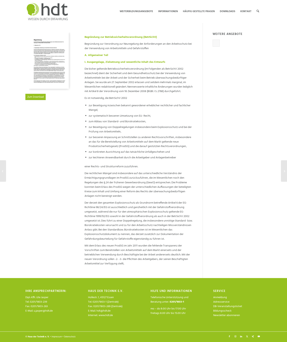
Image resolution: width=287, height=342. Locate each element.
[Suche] (258, 11)
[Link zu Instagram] (235, 336)
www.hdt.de (106, 315)
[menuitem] (136, 11)
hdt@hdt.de (103, 311)
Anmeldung (220, 297)
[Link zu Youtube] (259, 336)
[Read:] (216, 43)
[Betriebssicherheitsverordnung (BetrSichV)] (3, 171)
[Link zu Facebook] (229, 336)
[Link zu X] (247, 336)
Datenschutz (70, 336)
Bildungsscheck (222, 311)
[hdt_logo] (47, 11)
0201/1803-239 (38, 302)
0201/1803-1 (177, 302)
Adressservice (221, 302)
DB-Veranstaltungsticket (227, 306)
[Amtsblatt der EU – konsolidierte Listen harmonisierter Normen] (284, 171)
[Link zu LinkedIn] (241, 336)
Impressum (57, 336)
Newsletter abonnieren (226, 315)
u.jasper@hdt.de (43, 311)
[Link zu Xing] (253, 336)
